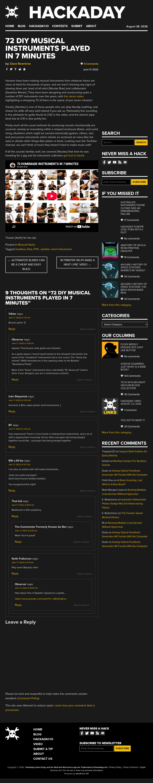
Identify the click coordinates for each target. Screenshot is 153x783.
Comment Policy (28, 698)
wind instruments (61, 249)
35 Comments (132, 394)
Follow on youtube (114, 162)
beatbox (21, 249)
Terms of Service (130, 767)
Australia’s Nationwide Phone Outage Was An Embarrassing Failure (133, 208)
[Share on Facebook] (6, 69)
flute (29, 249)
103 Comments (132, 375)
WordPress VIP (82, 774)
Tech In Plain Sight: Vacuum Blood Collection (133, 385)
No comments (132, 238)
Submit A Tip (43, 749)
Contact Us (42, 759)
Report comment (87, 329)
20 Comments (132, 299)
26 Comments (132, 276)
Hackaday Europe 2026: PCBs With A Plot (132, 229)
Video (38, 744)
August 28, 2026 (137, 26)
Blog (21, 26)
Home (9, 26)
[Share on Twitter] (11, 69)
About (91, 26)
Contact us (125, 162)
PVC (36, 249)
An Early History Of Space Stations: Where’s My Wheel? (134, 267)
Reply (12, 329)
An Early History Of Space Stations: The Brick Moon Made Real (134, 288)
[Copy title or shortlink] (24, 69)
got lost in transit (74, 155)
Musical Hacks (26, 244)
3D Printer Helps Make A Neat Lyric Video (77, 262)
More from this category (116, 305)
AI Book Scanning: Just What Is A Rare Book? (133, 366)
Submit (76, 26)
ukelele (45, 249)
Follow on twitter (109, 162)
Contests (60, 26)
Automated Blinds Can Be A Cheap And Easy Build (26, 265)
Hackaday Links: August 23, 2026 (131, 402)
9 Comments (90, 63)
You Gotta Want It (133, 420)
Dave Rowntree (20, 64)
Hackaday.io (39, 26)
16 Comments (131, 257)
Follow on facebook (104, 162)
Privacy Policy (115, 767)
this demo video (74, 96)
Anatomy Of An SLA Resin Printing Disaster (133, 248)
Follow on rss (120, 162)
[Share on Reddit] (19, 69)
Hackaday (77, 12)
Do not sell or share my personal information (83, 770)
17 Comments (131, 220)
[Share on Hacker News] (15, 69)
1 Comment (130, 410)
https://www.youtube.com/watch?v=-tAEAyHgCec (41, 598)
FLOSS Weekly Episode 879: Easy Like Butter (132, 347)
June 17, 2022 (90, 69)
